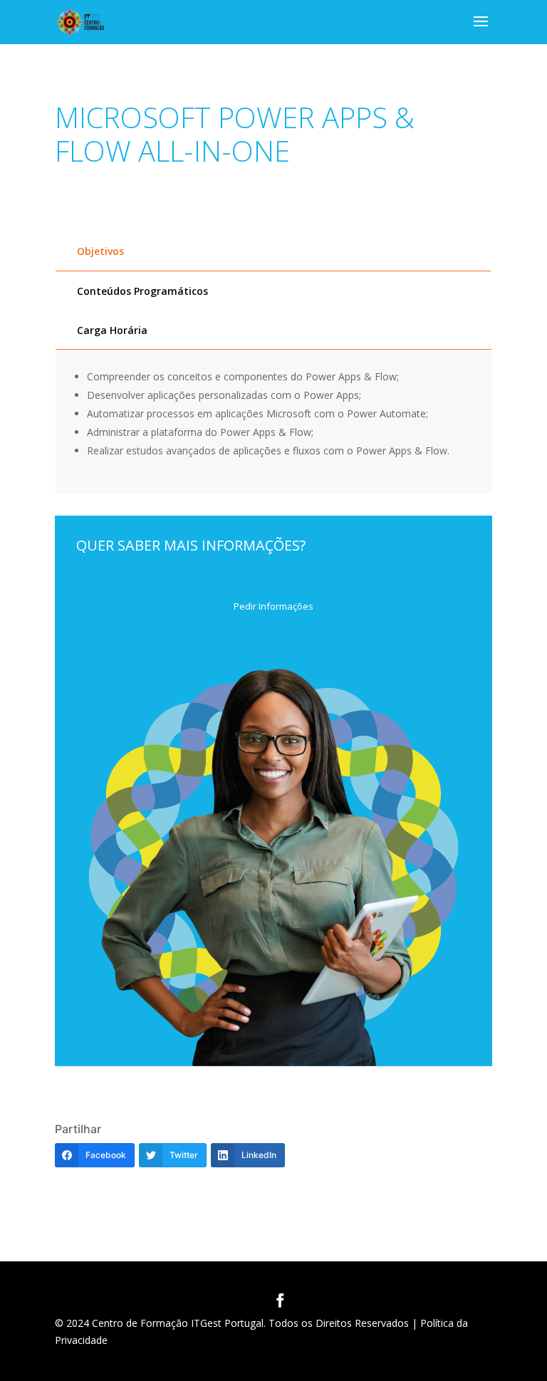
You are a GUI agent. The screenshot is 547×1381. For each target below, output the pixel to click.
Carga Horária (112, 330)
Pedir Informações (273, 606)
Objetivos (100, 251)
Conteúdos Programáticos (142, 291)
